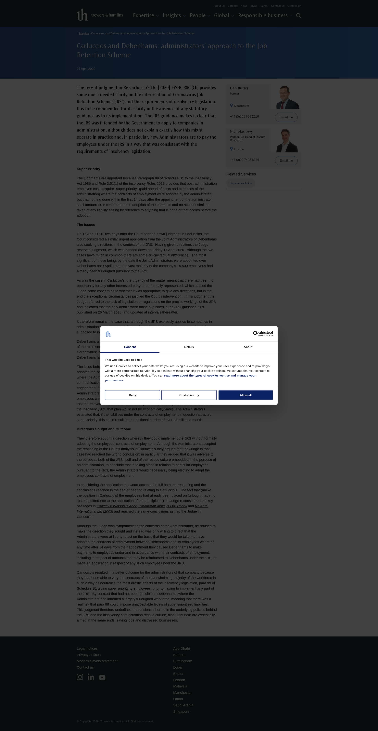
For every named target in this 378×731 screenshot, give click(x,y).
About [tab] (248, 346)
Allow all (246, 395)
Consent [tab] (130, 346)
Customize (186, 395)
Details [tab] (189, 346)
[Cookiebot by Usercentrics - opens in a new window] (256, 334)
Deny (132, 395)
